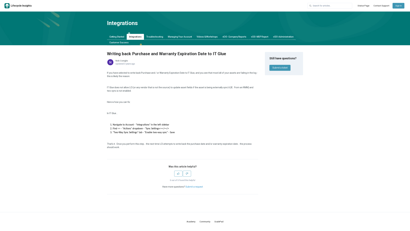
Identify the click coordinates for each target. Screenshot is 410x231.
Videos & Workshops (207, 36)
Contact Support (381, 5)
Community (205, 221)
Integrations (135, 36)
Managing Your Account (180, 36)
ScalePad (218, 221)
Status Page (363, 5)
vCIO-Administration (283, 36)
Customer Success (118, 42)
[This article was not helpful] (187, 174)
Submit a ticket (280, 67)
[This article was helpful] (178, 174)
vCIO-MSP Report (259, 36)
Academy (191, 221)
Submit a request (194, 186)
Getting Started (116, 36)
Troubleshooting (154, 36)
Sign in (398, 5)
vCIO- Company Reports (234, 36)
